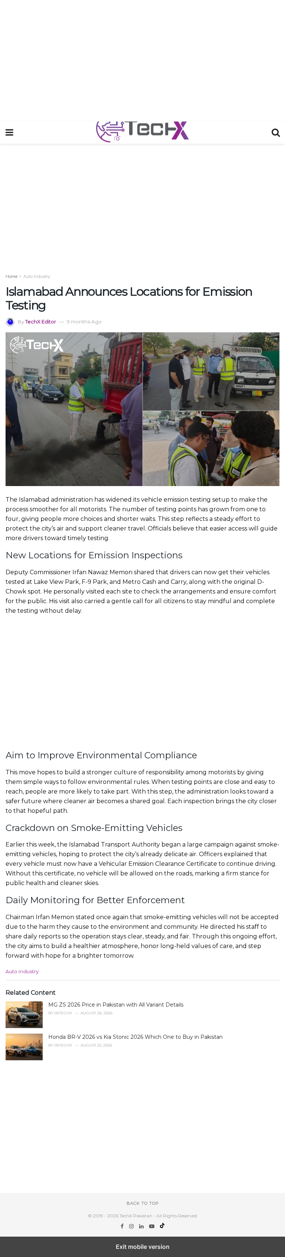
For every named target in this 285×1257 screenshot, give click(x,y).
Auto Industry (36, 276)
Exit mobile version (143, 1246)
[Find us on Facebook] (123, 1226)
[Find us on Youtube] (152, 1226)
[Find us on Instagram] (132, 1226)
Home (11, 276)
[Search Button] (275, 133)
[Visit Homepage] (142, 133)
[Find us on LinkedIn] (142, 1226)
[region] (142, 59)
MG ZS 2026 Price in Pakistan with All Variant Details (115, 1004)
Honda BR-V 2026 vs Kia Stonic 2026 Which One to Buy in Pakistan (135, 1037)
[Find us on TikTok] (162, 1226)
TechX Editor (40, 322)
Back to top (143, 1203)
